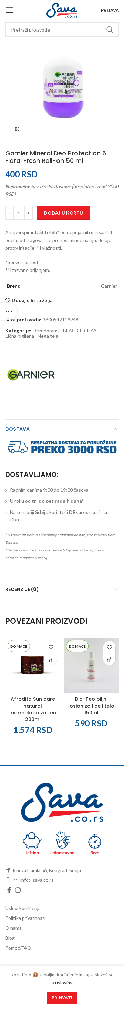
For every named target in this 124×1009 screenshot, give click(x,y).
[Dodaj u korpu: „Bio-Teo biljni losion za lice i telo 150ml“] (109, 659)
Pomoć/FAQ (18, 948)
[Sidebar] (8, 311)
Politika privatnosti (25, 918)
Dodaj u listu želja (32, 300)
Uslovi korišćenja (23, 908)
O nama (13, 928)
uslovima (64, 982)
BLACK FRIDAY (80, 330)
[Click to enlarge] (17, 129)
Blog (10, 938)
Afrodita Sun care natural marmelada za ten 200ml (32, 709)
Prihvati (62, 997)
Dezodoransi (46, 330)
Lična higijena (20, 336)
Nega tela (48, 336)
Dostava (17, 428)
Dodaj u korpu (63, 213)
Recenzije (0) (22, 589)
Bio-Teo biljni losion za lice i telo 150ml (91, 706)
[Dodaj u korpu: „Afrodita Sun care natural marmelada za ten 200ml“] (51, 659)
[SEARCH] (109, 29)
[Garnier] (31, 374)
